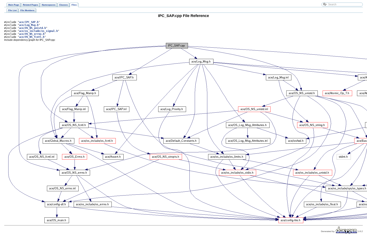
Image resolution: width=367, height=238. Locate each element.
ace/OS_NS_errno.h (31, 34)
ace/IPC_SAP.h (28, 22)
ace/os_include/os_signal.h (38, 31)
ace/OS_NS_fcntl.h (31, 36)
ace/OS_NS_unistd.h (32, 28)
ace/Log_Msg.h (28, 25)
